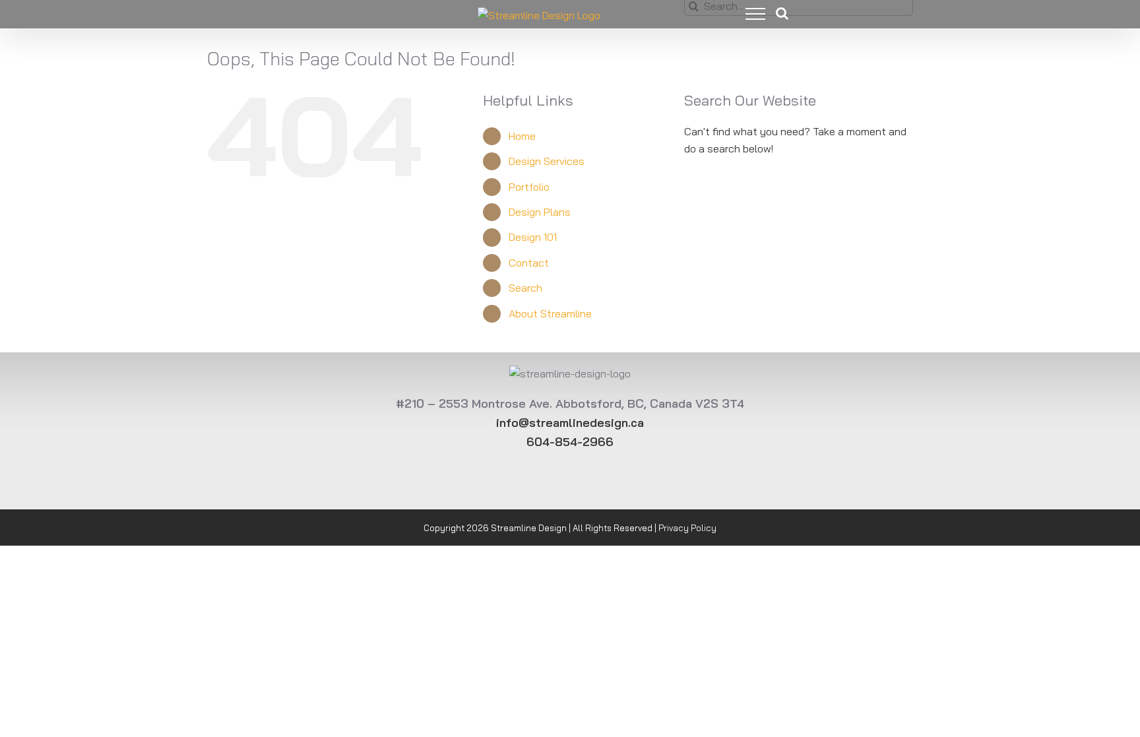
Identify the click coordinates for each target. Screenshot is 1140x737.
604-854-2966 (570, 441)
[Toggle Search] (782, 13)
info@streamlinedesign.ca (570, 422)
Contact (529, 262)
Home (522, 136)
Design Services (547, 161)
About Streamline (550, 313)
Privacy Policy (687, 528)
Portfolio (529, 186)
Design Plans (540, 211)
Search (525, 287)
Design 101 (533, 236)
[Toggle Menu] (745, 14)
